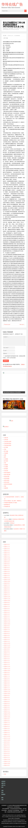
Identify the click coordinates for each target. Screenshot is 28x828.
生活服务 (6, 466)
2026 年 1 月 (7, 556)
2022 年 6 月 (7, 631)
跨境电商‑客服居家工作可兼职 (10, 502)
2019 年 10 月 (7, 693)
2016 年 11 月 (7, 761)
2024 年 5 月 (7, 589)
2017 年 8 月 (7, 744)
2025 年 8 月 (7, 563)
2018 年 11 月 (7, 715)
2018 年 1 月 (7, 734)
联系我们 (3, 794)
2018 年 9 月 (7, 718)
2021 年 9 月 (7, 649)
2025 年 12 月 (7, 558)
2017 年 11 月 (7, 738)
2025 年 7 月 (7, 565)
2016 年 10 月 (7, 763)
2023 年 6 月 (7, 608)
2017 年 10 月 (7, 740)
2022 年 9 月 (7, 625)
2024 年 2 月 (7, 592)
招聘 (5, 455)
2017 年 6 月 (7, 747)
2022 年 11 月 (7, 622)
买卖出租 (6, 437)
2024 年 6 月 (7, 587)
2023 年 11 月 (7, 598)
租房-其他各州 (7, 472)
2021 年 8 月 (7, 651)
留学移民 (6, 468)
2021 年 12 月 (7, 643)
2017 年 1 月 (7, 757)
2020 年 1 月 (7, 687)
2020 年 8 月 (7, 674)
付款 (2, 799)
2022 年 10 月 (7, 623)
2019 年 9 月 (7, 695)
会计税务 (6, 447)
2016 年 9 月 (7, 765)
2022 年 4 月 (7, 635)
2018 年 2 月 (7, 732)
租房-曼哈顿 (6, 478)
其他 (5, 449)
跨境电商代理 (7, 506)
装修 (5, 486)
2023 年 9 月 (7, 602)
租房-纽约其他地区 (8, 484)
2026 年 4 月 (7, 552)
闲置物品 (12, 523)
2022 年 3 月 (7, 637)
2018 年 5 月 (7, 726)
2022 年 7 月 (7, 629)
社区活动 (6, 470)
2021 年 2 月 (7, 662)
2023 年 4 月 (7, 612)
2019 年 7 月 (7, 699)
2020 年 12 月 (7, 666)
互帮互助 (6, 439)
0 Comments (17, 35)
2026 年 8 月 (7, 544)
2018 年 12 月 (7, 713)
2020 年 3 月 (7, 684)
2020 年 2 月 (7, 685)
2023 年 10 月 (7, 600)
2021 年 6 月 (7, 654)
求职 (5, 462)
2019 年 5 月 (7, 703)
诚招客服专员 (7, 504)
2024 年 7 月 (7, 585)
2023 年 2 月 (7, 616)
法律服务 (6, 464)
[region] (14, 382)
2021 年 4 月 (7, 658)
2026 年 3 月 (7, 554)
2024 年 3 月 (7, 591)
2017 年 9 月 (7, 742)
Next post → (22, 324)
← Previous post (6, 324)
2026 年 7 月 (7, 546)
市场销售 (6, 453)
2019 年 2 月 (7, 709)
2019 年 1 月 (7, 711)
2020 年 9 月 (7, 672)
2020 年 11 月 (7, 668)
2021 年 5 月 (7, 656)
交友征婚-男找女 (7, 443)
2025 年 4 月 (7, 571)
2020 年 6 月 (7, 678)
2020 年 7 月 (7, 676)
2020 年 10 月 (7, 670)
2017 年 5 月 (7, 749)
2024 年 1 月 (7, 594)
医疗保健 (6, 38)
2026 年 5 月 (7, 550)
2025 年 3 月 (7, 573)
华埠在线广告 (12, 4)
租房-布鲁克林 (7, 474)
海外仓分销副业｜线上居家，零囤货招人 (13, 500)
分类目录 (3, 781)
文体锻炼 (6, 459)
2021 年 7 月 (7, 653)
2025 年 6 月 (7, 567)
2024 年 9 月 (7, 583)
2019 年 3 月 (7, 707)
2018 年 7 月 (7, 722)
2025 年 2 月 (7, 575)
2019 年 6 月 (7, 701)
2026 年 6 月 (7, 548)
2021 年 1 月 (7, 664)
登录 (5, 774)
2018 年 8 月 (7, 720)
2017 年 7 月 (7, 746)
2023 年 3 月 (7, 614)
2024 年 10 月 (7, 581)
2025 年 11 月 (7, 560)
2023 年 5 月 (7, 610)
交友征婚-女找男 (7, 441)
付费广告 (3, 785)
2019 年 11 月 (7, 691)
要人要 (4, 35)
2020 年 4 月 (7, 682)
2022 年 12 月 (7, 620)
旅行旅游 (6, 460)
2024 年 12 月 (7, 579)
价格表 (2, 801)
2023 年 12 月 (7, 596)
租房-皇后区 (6, 482)
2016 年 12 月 (7, 759)
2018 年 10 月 (7, 716)
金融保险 (6, 488)
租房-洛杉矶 (6, 480)
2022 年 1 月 (7, 641)
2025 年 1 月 (7, 577)
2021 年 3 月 (7, 660)
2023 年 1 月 (7, 618)
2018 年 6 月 (7, 724)
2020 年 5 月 (7, 680)
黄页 (2, 787)
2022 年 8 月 (7, 627)
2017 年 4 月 (7, 751)
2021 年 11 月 (7, 645)
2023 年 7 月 (7, 606)
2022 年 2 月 (7, 639)
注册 (2, 790)
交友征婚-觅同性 (7, 445)
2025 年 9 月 (7, 561)
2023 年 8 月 (7, 604)
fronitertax (6, 519)
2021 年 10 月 (7, 647)
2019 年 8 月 (7, 697)
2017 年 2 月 (7, 755)
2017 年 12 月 (7, 736)
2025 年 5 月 (7, 569)
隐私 (2, 797)
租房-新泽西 (6, 476)
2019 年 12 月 (7, 689)
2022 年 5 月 (7, 633)
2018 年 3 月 (7, 730)
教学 (5, 457)
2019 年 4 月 (7, 705)
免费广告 (3, 783)
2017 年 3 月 (7, 753)
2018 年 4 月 (7, 728)
